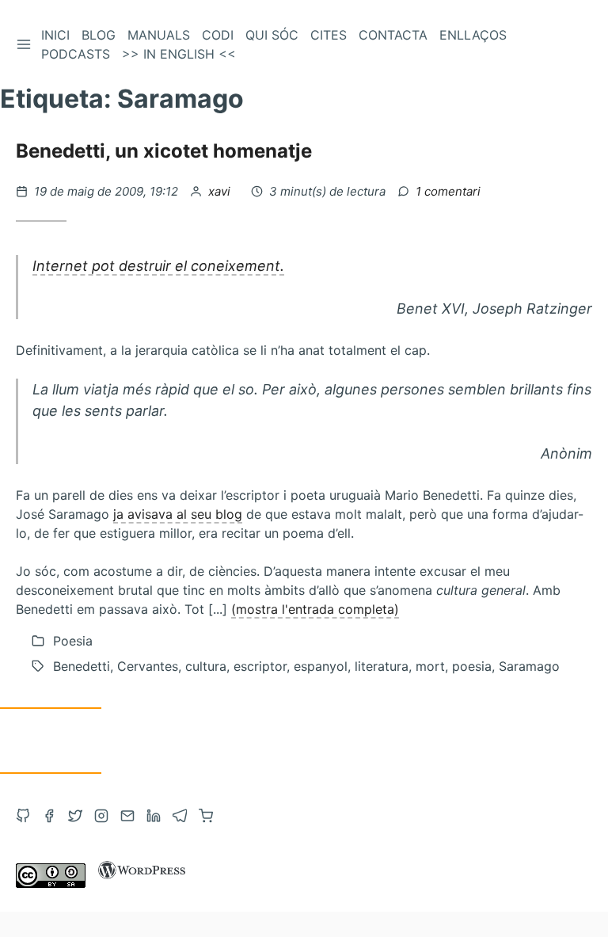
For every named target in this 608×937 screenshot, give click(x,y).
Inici (55, 35)
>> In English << (179, 54)
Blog (99, 35)
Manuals (158, 35)
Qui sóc (271, 35)
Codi (218, 35)
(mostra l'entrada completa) (315, 609)
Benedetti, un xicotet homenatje (164, 150)
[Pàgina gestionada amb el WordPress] (141, 883)
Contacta (393, 35)
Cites (328, 35)
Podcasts (75, 54)
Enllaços (473, 35)
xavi (221, 191)
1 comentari (448, 191)
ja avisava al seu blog (177, 514)
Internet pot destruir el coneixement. (158, 265)
